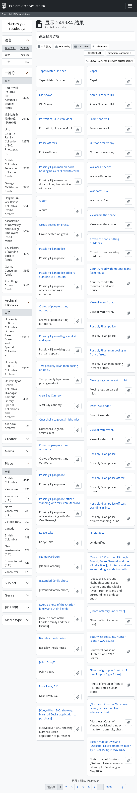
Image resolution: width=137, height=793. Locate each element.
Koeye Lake (46, 532)
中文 (17, 62)
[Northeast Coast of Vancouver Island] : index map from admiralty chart (109, 708)
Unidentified (97, 533)
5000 (109, 787)
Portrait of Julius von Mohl (55, 119)
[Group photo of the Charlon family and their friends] (57, 607)
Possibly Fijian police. (52, 249)
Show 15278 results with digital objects (111, 60)
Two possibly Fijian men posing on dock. (58, 368)
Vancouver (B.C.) (17, 498)
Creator (11, 439)
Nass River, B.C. (48, 686)
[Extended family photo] (54, 580)
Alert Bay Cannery (50, 395)
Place (9, 463)
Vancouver (17, 490)
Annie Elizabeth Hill (102, 95)
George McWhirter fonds (17, 187)
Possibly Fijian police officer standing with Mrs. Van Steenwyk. (60, 501)
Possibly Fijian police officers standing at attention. (57, 275)
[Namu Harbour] (49, 556)
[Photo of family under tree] (107, 611)
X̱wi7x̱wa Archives (17, 426)
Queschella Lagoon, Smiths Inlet (59, 419)
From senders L (99, 119)
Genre (9, 595)
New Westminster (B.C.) (17, 550)
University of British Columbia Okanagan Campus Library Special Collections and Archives (17, 399)
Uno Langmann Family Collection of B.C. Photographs (17, 141)
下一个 (120, 787)
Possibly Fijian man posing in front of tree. (108, 352)
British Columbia (17, 480)
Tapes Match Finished (52, 71)
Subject (10, 583)
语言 (8, 40)
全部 (7, 81)
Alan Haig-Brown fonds (17, 285)
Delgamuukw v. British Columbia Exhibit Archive (17, 206)
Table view (101, 46)
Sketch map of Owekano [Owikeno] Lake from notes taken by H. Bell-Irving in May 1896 (110, 746)
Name (9, 451)
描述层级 (11, 607)
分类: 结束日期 (93, 53)
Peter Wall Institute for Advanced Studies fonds (17, 98)
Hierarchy (64, 46)
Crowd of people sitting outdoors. (104, 241)
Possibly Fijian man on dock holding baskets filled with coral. (59, 169)
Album (43, 201)
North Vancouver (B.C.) (17, 511)
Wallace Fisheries (100, 167)
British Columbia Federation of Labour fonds (17, 168)
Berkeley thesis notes (52, 638)
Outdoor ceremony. (102, 143)
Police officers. (48, 143)
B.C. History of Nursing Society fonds (17, 254)
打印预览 (46, 46)
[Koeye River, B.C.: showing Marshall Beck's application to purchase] (58, 714)
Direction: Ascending (119, 53)
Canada (17, 529)
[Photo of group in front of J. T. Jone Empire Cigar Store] (109, 672)
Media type (13, 620)
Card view (83, 46)
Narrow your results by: (17, 26)
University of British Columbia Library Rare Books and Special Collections (17, 337)
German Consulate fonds (17, 270)
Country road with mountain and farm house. (110, 271)
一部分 (10, 73)
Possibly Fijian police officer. (107, 478)
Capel (93, 71)
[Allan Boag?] (47, 662)
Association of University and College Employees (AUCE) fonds (17, 231)
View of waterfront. (102, 302)
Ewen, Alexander (100, 406)
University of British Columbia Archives (17, 368)
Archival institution (13, 302)
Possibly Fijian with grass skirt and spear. (57, 338)
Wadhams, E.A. (99, 191)
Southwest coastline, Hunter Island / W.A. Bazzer (108, 639)
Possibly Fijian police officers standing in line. (108, 505)
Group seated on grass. (54, 225)
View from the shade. (103, 215)
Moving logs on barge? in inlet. (109, 380)
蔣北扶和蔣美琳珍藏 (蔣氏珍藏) (17, 118)
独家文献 (17, 49)
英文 (17, 56)
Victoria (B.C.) (17, 522)
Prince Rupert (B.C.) (17, 563)
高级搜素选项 (49, 36)
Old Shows (45, 95)
